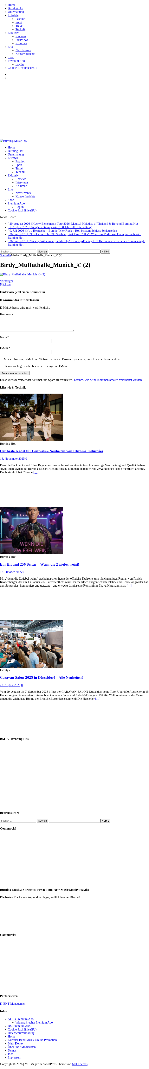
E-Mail (4, 348)
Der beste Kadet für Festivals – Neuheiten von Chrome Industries (51, 451)
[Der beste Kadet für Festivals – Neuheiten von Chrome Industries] (31, 440)
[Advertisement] (74, 110)
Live (10, 46)
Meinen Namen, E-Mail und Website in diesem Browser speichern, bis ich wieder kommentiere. (62, 359)
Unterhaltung (16, 11)
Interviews (22, 39)
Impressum (14, 1057)
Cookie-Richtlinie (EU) (22, 67)
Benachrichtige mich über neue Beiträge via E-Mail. (36, 366)
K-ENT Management (13, 1003)
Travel (19, 25)
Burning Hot (15, 8)
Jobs (10, 1054)
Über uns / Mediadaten (22, 1047)
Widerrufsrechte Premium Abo (34, 1022)
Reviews (21, 36)
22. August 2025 (10, 685)
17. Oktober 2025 (11, 572)
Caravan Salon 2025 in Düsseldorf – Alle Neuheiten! (41, 677)
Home (11, 4)
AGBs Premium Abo (21, 1019)
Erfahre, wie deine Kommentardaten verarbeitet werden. (108, 380)
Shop (11, 57)
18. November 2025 (12, 458)
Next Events (23, 50)
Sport (19, 22)
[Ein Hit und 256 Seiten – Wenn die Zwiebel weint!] (31, 553)
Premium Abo (16, 60)
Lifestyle (13, 15)
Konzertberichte (25, 53)
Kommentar (7, 314)
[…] (35, 472)
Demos (12, 1050)
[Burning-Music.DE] (13, 140)
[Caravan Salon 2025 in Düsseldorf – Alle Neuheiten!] (31, 666)
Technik (20, 29)
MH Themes (79, 1064)
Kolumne (21, 43)
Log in (20, 64)
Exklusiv (13, 32)
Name (3, 337)
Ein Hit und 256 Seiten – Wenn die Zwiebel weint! (39, 564)
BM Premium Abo (19, 1026)
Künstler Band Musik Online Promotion (32, 1040)
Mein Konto (15, 1043)
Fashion (20, 18)
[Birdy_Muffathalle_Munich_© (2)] (22, 274)
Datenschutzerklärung (21, 1033)
